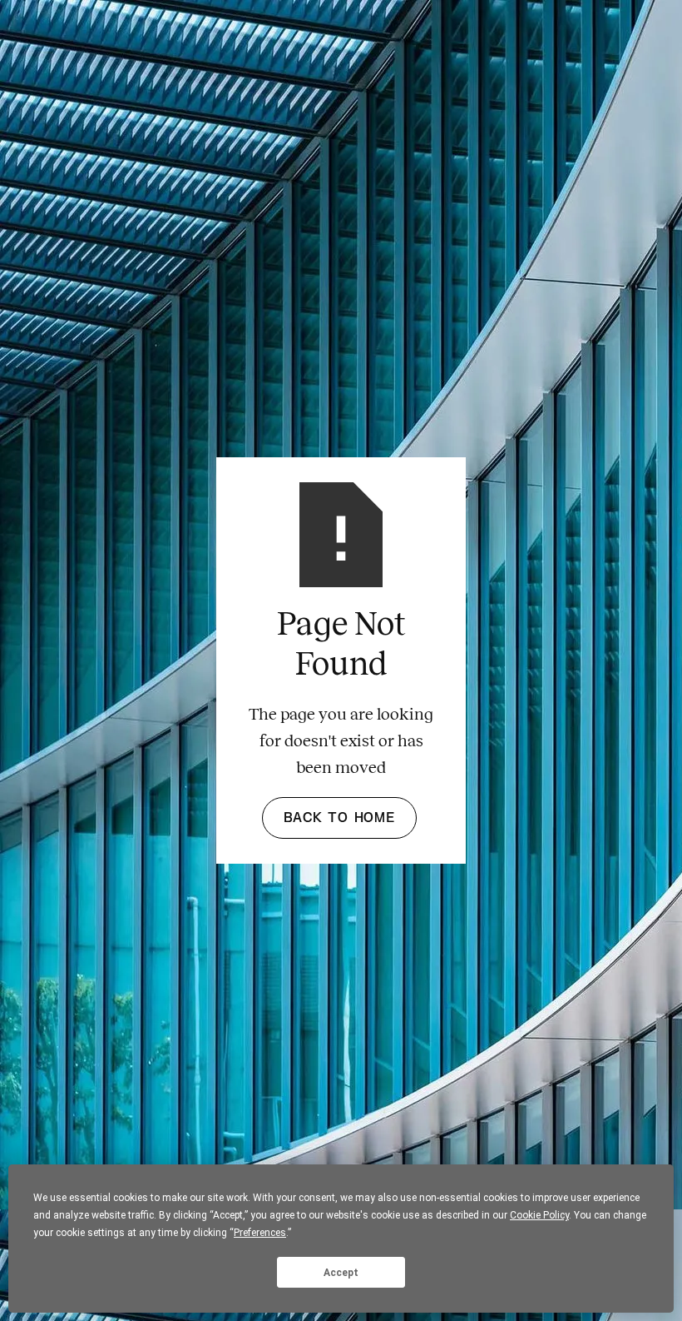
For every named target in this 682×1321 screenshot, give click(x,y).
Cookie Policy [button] (539, 1215)
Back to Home (339, 818)
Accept (341, 1273)
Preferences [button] (260, 1233)
